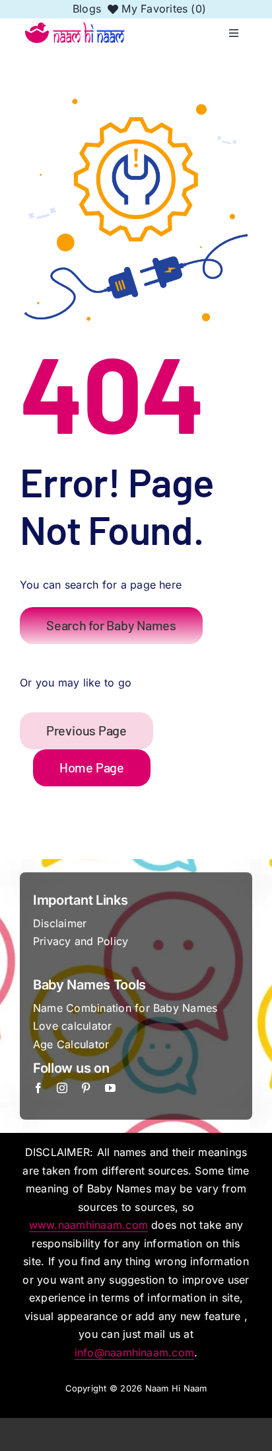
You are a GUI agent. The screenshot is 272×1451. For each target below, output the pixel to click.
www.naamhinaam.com (88, 1224)
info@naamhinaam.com (135, 1352)
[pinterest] (86, 1088)
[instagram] (62, 1088)
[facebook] (38, 1088)
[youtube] (110, 1088)
